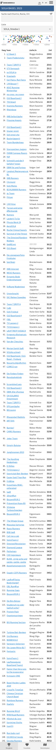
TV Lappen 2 (12, 323)
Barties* (10, 427)
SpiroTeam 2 (12, 540)
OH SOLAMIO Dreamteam (13, 397)
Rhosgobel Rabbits (16, 417)
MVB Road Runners (15, 714)
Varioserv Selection (16, 643)
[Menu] (51, 3)
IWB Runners (13, 178)
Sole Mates (12, 185)
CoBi (9, 308)
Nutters (10, 214)
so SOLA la (11, 72)
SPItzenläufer (13, 406)
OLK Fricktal (12, 311)
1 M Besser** (12, 83)
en (46, 2)
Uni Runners (12, 636)
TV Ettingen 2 (13, 469)
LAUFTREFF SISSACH (16, 330)
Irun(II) (10, 726)
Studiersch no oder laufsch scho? (15, 606)
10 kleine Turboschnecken (14, 509)
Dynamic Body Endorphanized (14, 278)
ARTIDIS (10, 420)
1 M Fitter (11, 204)
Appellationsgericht (16, 565)
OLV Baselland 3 (14, 388)
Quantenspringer (15, 615)
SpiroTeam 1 (12, 658)
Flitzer (10, 197)
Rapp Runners (13, 528)
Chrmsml (11, 182)
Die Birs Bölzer (13, 601)
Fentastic (11, 651)
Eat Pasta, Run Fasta (16, 79)
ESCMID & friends (15, 737)
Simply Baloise (14, 445)
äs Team (10, 193)
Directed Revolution (16, 543)
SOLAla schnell (14, 352)
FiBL (9, 319)
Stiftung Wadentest (16, 286)
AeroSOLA (11, 226)
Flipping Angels (14, 120)
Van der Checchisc (15, 341)
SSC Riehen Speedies (16, 297)
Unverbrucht (13, 293)
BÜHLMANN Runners (16, 189)
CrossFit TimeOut (15, 689)
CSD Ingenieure (14, 555)
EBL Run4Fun (13, 586)
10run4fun (11, 495)
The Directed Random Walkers (17, 239)
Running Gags (13, 590)
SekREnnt (11, 244)
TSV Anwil (11, 102)
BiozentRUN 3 (13, 514)
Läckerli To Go (13, 218)
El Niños (10, 466)
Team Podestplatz (15, 57)
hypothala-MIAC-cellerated (15, 486)
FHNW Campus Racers (17, 153)
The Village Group (15, 520)
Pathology (12, 551)
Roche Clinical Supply (17, 230)
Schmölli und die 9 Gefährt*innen (15, 162)
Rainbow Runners (15, 700)
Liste (3, 24)
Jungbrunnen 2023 (15, 452)
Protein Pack (13, 611)
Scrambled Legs (14, 384)
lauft (9, 492)
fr (42, 2)
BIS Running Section (16, 622)
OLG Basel (11, 248)
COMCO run (12, 366)
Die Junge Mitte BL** (16, 647)
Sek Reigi (11, 262)
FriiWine (10, 481)
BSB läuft (11, 532)
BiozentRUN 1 (13, 594)
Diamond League (14, 547)
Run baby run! (13, 733)
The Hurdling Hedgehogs (13, 461)
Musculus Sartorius (15, 524)
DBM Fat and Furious (16, 167)
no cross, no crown (15, 94)
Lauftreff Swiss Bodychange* (13, 581)
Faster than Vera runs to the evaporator (16, 670)
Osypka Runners (14, 740)
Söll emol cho (13, 134)
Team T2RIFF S (14, 402)
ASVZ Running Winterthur (13, 89)
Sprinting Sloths (14, 722)
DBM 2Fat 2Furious (15, 391)
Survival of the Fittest (17, 233)
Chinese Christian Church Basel (15, 695)
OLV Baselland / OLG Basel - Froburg (16, 357)
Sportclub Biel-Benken (17, 473)
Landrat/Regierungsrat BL (17, 173)
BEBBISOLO (12, 640)
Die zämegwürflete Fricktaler (16, 257)
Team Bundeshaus (15, 142)
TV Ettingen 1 (13, 327)
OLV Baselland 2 (14, 98)
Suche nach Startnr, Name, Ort (15, 13)
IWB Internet (13, 269)
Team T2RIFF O (14, 64)
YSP (8, 156)
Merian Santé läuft (15, 348)
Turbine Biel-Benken (16, 632)
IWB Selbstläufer (15, 116)
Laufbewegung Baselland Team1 (15, 663)
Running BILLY (13, 711)
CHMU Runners (14, 431)
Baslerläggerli (13, 138)
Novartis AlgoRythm (16, 362)
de (39, 2)
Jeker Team (12, 438)
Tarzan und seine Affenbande (14, 209)
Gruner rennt (13, 131)
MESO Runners (13, 272)
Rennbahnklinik (14, 377)
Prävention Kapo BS (16, 503)
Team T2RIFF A (14, 304)
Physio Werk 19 (14, 222)
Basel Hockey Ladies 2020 (16, 684)
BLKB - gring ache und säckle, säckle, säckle (17, 560)
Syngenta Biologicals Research (17, 336)
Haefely (10, 704)
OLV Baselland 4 (14, 315)
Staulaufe (11, 76)
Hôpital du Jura (14, 718)
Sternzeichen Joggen (17, 149)
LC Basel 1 (11, 54)
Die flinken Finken (15, 373)
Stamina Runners (15, 105)
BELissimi (11, 410)
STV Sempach (13, 68)
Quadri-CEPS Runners (17, 572)
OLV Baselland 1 (14, 127)
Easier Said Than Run (16, 477)
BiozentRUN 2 (13, 499)
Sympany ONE (13, 675)
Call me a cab (13, 536)
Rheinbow (11, 109)
